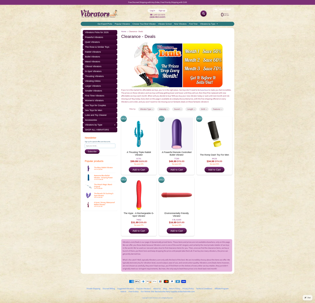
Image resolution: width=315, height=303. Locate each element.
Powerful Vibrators (94, 37)
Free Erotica (133, 291)
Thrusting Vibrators (94, 76)
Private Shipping (93, 288)
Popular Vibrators (122, 24)
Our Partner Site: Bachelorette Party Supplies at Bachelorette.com (168, 291)
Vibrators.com (157, 298)
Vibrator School (165, 24)
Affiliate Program (221, 288)
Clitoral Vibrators (93, 66)
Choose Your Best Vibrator (144, 24)
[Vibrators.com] (101, 13)
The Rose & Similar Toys (97, 47)
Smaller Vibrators (93, 91)
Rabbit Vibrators (93, 52)
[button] (146, 109)
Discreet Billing (109, 288)
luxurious (204, 90)
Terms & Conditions (204, 288)
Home (123, 31)
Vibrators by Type (209, 24)
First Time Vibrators (94, 95)
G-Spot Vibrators (93, 71)
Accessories (91, 120)
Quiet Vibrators (92, 42)
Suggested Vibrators (125, 288)
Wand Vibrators (92, 61)
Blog (165, 288)
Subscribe (92, 152)
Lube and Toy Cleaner (96, 115)
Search (123, 291)
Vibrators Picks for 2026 (97, 32)
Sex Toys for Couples (95, 105)
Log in (152, 11)
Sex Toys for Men (93, 110)
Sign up (162, 11)
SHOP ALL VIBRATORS (97, 130)
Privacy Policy (188, 288)
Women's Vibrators (94, 100)
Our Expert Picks (105, 24)
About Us (157, 288)
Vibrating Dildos (93, 81)
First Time (193, 24)
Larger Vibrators (93, 86)
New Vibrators (180, 24)
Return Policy (174, 288)
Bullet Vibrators (92, 56)
